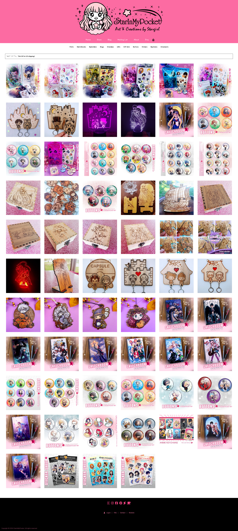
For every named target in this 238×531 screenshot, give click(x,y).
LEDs (118, 47)
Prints (72, 47)
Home (88, 40)
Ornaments (164, 47)
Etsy (147, 40)
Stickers (144, 47)
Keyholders (93, 47)
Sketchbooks (81, 47)
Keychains (154, 47)
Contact (122, 513)
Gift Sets (126, 47)
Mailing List (123, 40)
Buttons (136, 47)
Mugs (102, 47)
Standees (110, 47)
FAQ (115, 513)
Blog (109, 40)
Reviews (131, 513)
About (136, 40)
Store (99, 40)
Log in (108, 513)
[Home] (119, 18)
